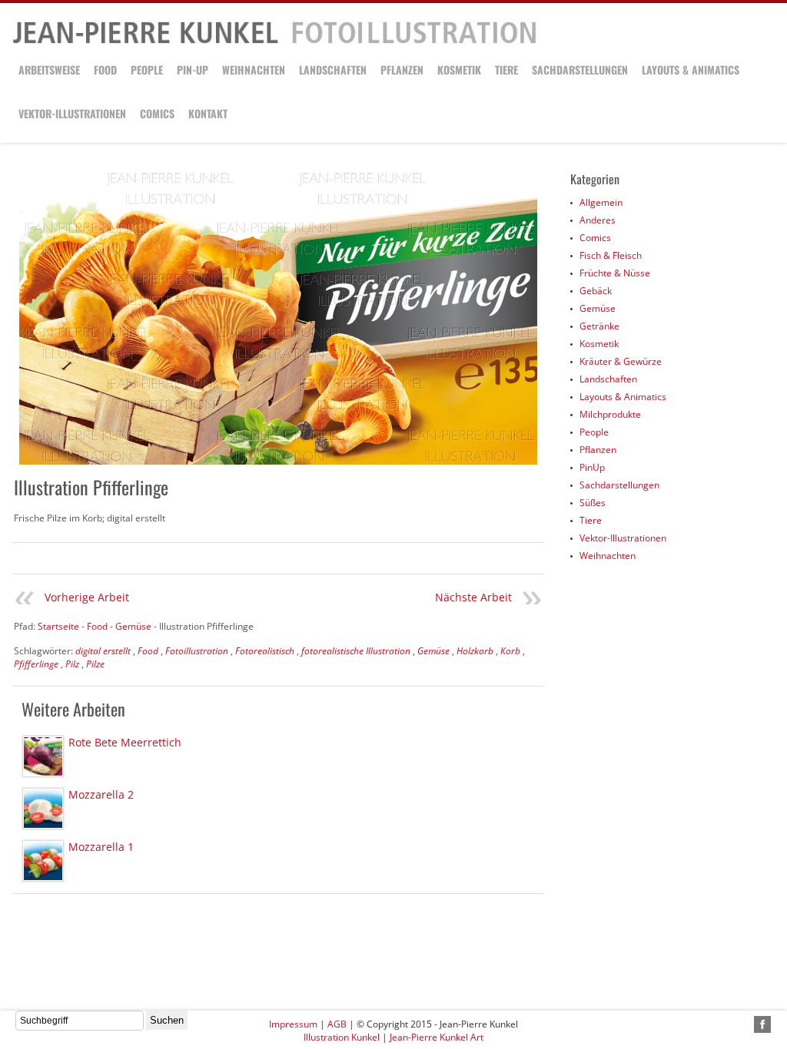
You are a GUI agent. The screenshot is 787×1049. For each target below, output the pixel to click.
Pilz (72, 663)
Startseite (58, 626)
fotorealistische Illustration (355, 650)
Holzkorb (475, 650)
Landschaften (333, 69)
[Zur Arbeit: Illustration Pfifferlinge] (278, 317)
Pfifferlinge (36, 663)
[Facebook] (762, 1024)
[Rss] (744, 1024)
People (147, 69)
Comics (157, 113)
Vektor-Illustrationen (72, 113)
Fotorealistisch (264, 650)
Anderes (597, 220)
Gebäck (595, 290)
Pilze (95, 663)
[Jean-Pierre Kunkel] (274, 41)
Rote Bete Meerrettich (124, 742)
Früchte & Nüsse (614, 273)
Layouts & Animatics (690, 69)
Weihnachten (253, 69)
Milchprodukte (610, 414)
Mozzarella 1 (101, 846)
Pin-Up (192, 69)
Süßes (592, 502)
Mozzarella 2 (101, 794)
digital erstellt (103, 650)
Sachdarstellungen (580, 69)
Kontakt (207, 113)
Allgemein (601, 202)
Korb (510, 650)
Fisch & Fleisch (610, 255)
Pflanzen (401, 69)
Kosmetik (459, 69)
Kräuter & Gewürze (620, 361)
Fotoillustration (196, 650)
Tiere (506, 69)
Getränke (599, 326)
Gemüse (433, 650)
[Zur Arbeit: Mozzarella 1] (43, 861)
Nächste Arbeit (473, 597)
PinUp (592, 467)
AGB (337, 1024)
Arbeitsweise (49, 69)
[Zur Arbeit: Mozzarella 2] (43, 809)
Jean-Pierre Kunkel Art (436, 1037)
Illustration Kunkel (342, 1037)
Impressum (293, 1024)
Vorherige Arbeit (87, 597)
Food (105, 69)
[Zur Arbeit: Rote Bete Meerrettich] (43, 756)
